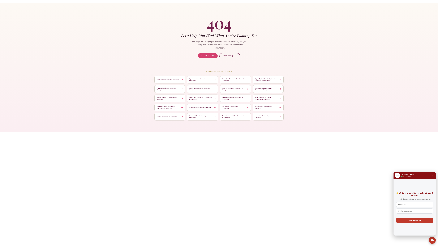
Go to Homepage (230, 56)
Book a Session (207, 56)
